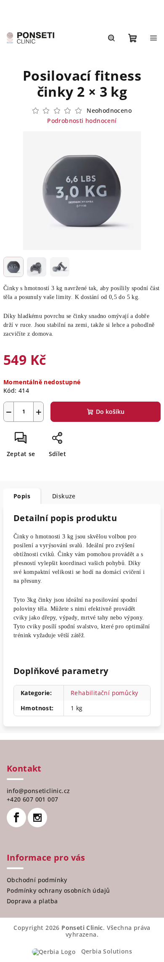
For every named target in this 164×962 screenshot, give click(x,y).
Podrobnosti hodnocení (81, 121)
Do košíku (110, 412)
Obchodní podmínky (37, 880)
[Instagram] (37, 817)
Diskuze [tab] (64, 496)
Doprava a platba (32, 901)
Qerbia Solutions (105, 951)
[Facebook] (16, 817)
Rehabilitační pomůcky (104, 693)
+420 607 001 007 (32, 799)
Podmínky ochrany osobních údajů (58, 890)
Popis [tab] (21, 496)
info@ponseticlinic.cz (38, 791)
